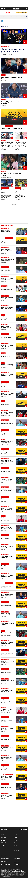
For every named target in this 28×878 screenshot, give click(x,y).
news (12, 20)
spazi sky (16, 847)
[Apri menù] (1, 12)
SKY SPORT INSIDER (21, 12)
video (16, 20)
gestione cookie (5, 858)
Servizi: (15, 834)
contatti (22, 871)
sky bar (16, 845)
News (8, 16)
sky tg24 (3, 840)
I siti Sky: (3, 834)
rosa (26, 20)
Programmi (16, 850)
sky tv (15, 837)
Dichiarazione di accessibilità (17, 861)
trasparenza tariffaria (12, 871)
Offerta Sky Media (5, 864)
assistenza (18, 871)
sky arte (3, 845)
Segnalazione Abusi (6, 876)
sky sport (3, 837)
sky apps (16, 840)
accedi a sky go (21, 829)
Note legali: (3, 855)
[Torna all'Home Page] (7, 12)
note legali (4, 861)
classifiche (21, 20)
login (25, 8)
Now (15, 842)
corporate (16, 864)
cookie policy (17, 858)
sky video (3, 842)
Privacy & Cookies (9, 870)
